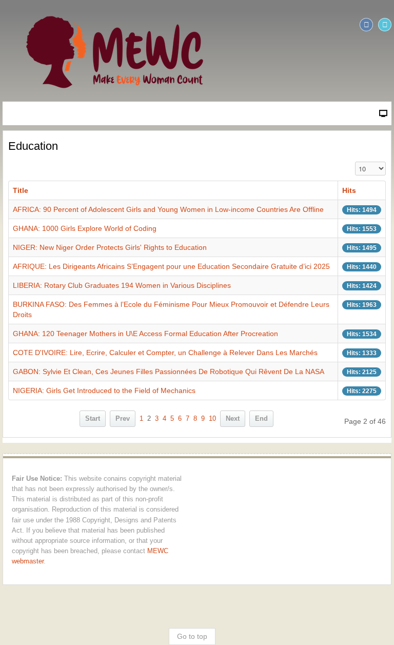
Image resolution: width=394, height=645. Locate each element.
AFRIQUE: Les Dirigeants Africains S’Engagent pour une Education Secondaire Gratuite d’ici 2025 (171, 266)
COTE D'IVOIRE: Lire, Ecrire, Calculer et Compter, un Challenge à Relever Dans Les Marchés (165, 352)
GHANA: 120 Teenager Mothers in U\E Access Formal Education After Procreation (145, 333)
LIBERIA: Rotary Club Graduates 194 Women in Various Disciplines (122, 285)
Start (92, 418)
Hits (349, 190)
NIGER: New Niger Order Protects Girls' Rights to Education (110, 247)
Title (20, 190)
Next (233, 418)
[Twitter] (384, 24)
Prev (122, 418)
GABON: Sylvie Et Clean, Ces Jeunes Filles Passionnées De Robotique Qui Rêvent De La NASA (168, 371)
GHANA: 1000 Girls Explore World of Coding (84, 228)
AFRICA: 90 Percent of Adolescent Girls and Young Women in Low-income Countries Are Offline (168, 209)
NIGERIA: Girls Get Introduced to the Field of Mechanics (104, 390)
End (261, 418)
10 (212, 418)
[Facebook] (366, 24)
